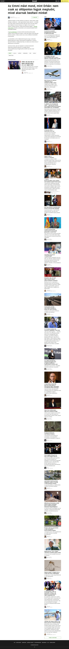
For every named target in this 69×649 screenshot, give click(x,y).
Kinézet (58, 1)
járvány (11, 17)
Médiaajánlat (44, 642)
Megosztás (35, 17)
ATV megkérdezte (13, 32)
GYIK (14, 642)
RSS (48, 642)
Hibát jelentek (18, 642)
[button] (10, 53)
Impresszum (24, 642)
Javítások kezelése (30, 642)
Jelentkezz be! (65, 1)
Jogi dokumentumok (37, 642)
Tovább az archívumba (53, 637)
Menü (3, 1)
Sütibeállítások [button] (52, 642)
